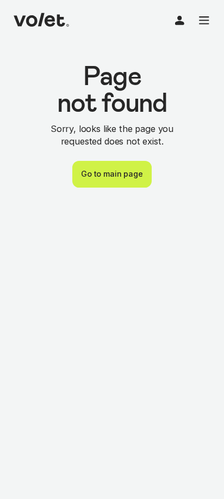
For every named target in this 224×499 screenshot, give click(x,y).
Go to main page (112, 173)
